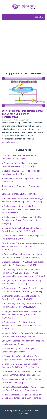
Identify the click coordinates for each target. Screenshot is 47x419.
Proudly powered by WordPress (19, 410)
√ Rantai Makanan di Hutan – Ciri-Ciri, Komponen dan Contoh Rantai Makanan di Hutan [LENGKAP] (21, 209)
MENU (41, 17)
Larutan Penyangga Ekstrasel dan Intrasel (20, 193)
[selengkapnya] (8, 142)
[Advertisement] (23, 46)
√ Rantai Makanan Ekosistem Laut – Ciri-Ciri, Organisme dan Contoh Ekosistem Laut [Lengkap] (22, 220)
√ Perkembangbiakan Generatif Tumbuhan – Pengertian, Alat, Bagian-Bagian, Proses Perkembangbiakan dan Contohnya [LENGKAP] (23, 272)
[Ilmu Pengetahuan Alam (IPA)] (23, 5)
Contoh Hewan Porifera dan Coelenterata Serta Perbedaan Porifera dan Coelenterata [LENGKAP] (23, 246)
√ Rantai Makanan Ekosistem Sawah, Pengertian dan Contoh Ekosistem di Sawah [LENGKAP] (21, 325)
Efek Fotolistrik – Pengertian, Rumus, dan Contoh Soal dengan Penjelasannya (23, 113)
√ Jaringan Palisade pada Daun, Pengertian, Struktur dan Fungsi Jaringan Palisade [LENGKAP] (21, 314)
